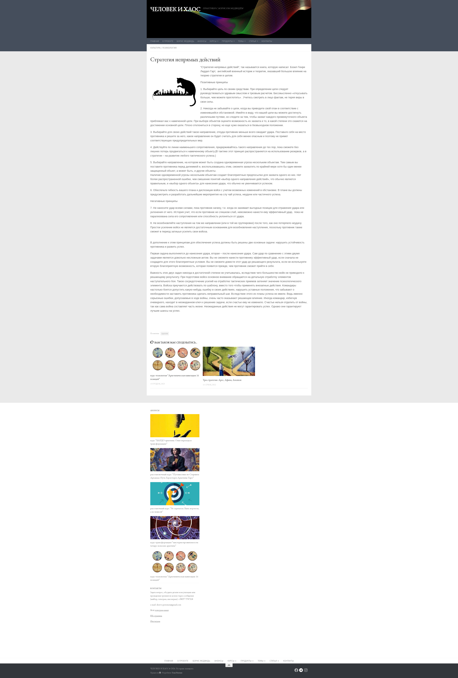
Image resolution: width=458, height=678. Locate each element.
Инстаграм (155, 621)
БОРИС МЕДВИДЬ (185, 41)
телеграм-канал (162, 610)
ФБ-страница (156, 615)
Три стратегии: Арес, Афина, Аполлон (222, 380)
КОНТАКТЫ (266, 41)
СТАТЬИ (252, 41)
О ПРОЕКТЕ (167, 41)
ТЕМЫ (241, 41)
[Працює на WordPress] (160, 673)
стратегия (164, 333)
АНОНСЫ (202, 41)
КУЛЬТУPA (155, 47)
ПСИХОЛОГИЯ (169, 47)
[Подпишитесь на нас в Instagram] (306, 670)
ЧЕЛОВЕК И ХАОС (175, 9)
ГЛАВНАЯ (154, 41)
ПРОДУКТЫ (227, 41)
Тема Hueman (177, 672)
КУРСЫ (213, 41)
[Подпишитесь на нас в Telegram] (301, 670)
